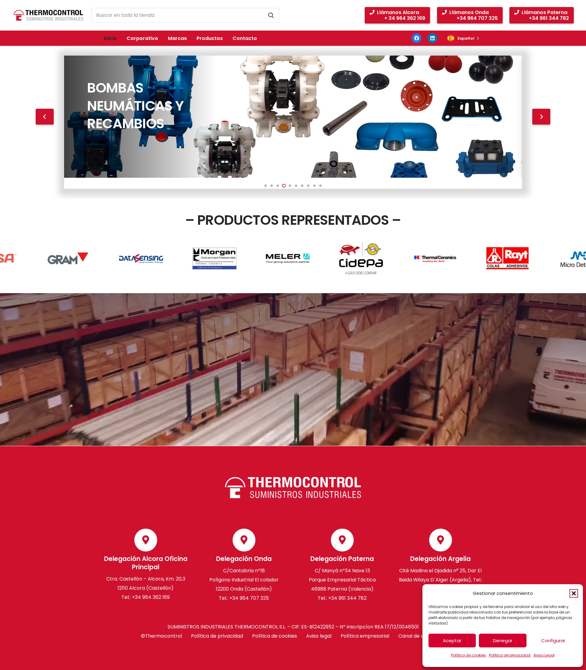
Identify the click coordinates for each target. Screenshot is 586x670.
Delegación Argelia (440, 559)
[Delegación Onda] (244, 540)
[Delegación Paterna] (342, 540)
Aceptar (452, 640)
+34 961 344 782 (347, 598)
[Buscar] (271, 15)
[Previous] (45, 117)
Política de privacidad (509, 655)
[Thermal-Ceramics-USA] (393, 258)
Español (466, 38)
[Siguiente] (541, 117)
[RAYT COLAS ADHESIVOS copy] (466, 258)
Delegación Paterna (342, 559)
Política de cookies (468, 655)
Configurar (553, 640)
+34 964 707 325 (249, 598)
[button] (574, 593)
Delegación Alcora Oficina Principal (145, 563)
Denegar (502, 640)
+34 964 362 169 (151, 597)
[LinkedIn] (432, 38)
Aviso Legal (544, 655)
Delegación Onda (244, 559)
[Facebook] (416, 38)
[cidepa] (320, 258)
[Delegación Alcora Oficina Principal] (145, 540)
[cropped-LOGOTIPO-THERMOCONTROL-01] (48, 15)
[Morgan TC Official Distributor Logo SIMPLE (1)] (173, 258)
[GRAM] (27, 258)
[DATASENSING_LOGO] (100, 258)
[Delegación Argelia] (440, 540)
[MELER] (246, 258)
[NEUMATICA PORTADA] (293, 117)
